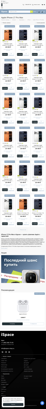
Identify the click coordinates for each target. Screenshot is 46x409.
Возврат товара (4, 384)
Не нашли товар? (28, 376)
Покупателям (6, 373)
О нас (4, 387)
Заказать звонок (37, 4)
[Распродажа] (23, 269)
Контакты (3, 391)
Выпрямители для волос (29, 358)
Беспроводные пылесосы (7, 371)
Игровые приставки (28, 371)
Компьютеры (4, 364)
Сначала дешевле (41, 22)
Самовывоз (4, 382)
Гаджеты (26, 360)
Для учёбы (26, 367)
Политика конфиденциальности (29, 405)
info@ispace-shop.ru (7, 348)
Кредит (3, 378)
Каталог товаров (7, 356)
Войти (34, 11)
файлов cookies (13, 401)
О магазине (3, 389)
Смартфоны (4, 358)
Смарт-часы (4, 360)
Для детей (26, 362)
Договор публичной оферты (7, 407)
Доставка (3, 380)
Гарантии (26, 378)
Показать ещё (23, 229)
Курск (4, 1)
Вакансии (3, 395)
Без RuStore (5, 41)
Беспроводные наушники (7, 369)
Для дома (26, 364)
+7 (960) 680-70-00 (28, 4)
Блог (2, 393)
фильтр (6, 22)
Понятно (13, 404)
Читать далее (4, 248)
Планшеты (3, 362)
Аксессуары (4, 366)
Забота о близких (28, 369)
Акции (2, 376)
